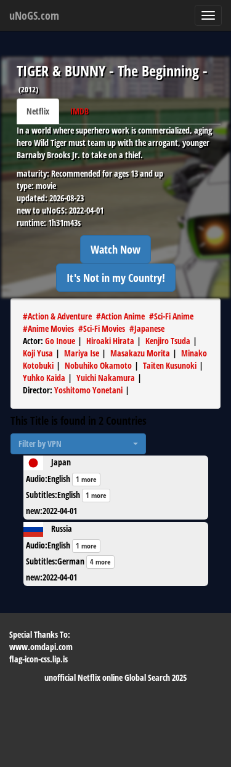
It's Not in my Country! (116, 277)
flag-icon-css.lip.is (38, 659)
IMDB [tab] (79, 111)
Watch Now (115, 249)
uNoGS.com (34, 15)
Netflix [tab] (37, 111)
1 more (86, 479)
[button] (78, 443)
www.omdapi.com (41, 647)
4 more (100, 561)
